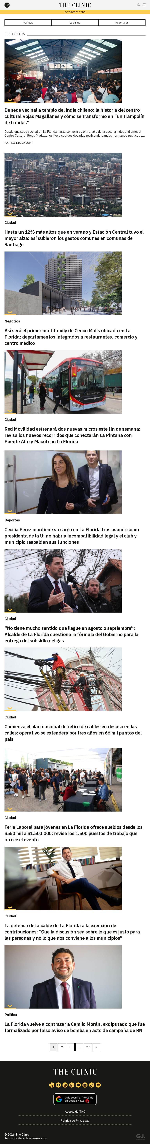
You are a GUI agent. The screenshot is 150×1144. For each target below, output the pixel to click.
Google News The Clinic (98, 1085)
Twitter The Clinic (51, 1085)
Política (10, 1014)
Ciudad (10, 222)
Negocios (12, 321)
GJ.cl (141, 1137)
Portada (28, 22)
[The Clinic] (10, 5)
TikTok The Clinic (91, 1085)
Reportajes (122, 22)
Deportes (12, 520)
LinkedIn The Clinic (85, 1085)
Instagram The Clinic (65, 1085)
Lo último (75, 22)
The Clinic (22, 1134)
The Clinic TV (78, 1085)
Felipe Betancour (21, 142)
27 (88, 1047)
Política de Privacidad (75, 1120)
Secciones (144, 5)
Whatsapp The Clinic (71, 1085)
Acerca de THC (75, 1111)
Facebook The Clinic (58, 1085)
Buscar (138, 5)
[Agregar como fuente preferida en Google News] (75, 1099)
